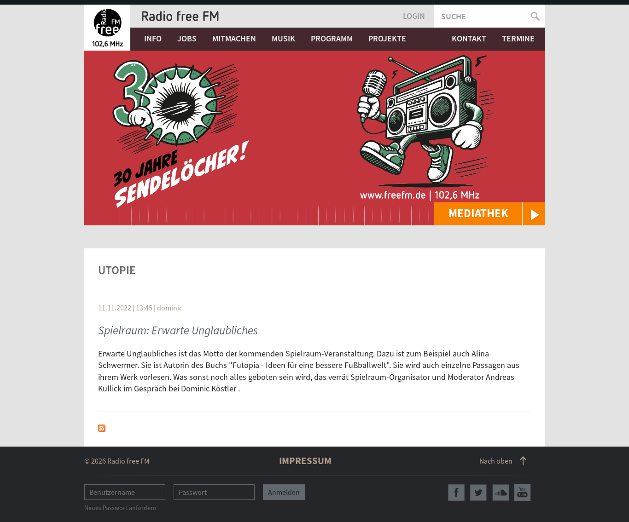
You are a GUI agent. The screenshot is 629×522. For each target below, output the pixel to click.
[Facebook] (456, 492)
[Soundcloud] (500, 492)
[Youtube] (522, 492)
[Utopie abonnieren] (101, 427)
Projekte (387, 38)
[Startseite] (107, 28)
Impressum (305, 460)
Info (153, 38)
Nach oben (496, 460)
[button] (489, 213)
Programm (332, 38)
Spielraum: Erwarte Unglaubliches (178, 330)
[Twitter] (478, 492)
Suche (453, 16)
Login (414, 16)
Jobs (187, 38)
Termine (518, 38)
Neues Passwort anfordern (120, 508)
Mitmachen (234, 38)
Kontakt (469, 38)
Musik (283, 38)
